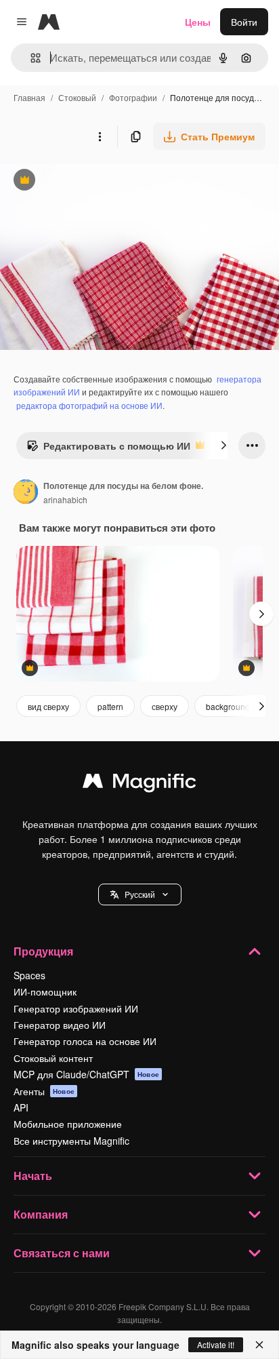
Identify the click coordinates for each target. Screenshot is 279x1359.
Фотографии (133, 97)
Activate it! (215, 1344)
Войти (244, 21)
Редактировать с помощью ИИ (108, 449)
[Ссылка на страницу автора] (26, 493)
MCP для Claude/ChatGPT (86, 1074)
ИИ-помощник (45, 991)
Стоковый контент (53, 1058)
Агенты (44, 1091)
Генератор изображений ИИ (76, 1008)
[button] (139, 894)
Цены (198, 21)
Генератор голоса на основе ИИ (85, 1041)
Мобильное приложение (68, 1123)
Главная (29, 97)
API (21, 1107)
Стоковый (77, 97)
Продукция (43, 951)
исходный (91, 181)
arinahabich (65, 499)
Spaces (29, 975)
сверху (164, 706)
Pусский (140, 894)
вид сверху (48, 706)
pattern (110, 706)
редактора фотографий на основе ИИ (89, 405)
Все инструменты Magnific (71, 1140)
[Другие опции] (99, 136)
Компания (41, 1214)
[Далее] (223, 445)
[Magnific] (139, 784)
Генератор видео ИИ (60, 1024)
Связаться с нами (62, 1253)
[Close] (259, 1345)
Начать (33, 1175)
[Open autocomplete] (30, 58)
